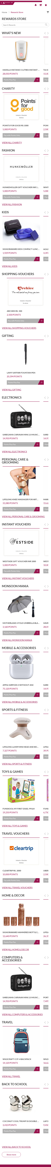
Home (4, 12)
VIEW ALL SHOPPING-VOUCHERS (19, 328)
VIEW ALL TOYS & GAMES (15, 825)
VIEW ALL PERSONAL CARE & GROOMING (23, 516)
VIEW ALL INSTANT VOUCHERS (18, 578)
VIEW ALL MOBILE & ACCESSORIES (20, 702)
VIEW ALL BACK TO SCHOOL (16, 1147)
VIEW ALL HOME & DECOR (15, 949)
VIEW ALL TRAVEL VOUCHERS (17, 887)
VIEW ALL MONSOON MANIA (17, 640)
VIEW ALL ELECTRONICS (14, 451)
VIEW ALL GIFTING (11, 389)
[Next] (48, 33)
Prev (45, 33)
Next (48, 33)
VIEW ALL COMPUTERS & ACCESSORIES (22, 1014)
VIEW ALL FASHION (12, 204)
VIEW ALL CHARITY (12, 142)
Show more (11, 1154)
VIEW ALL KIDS (9, 266)
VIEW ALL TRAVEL (11, 1076)
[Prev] (45, 33)
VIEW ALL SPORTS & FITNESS (17, 763)
